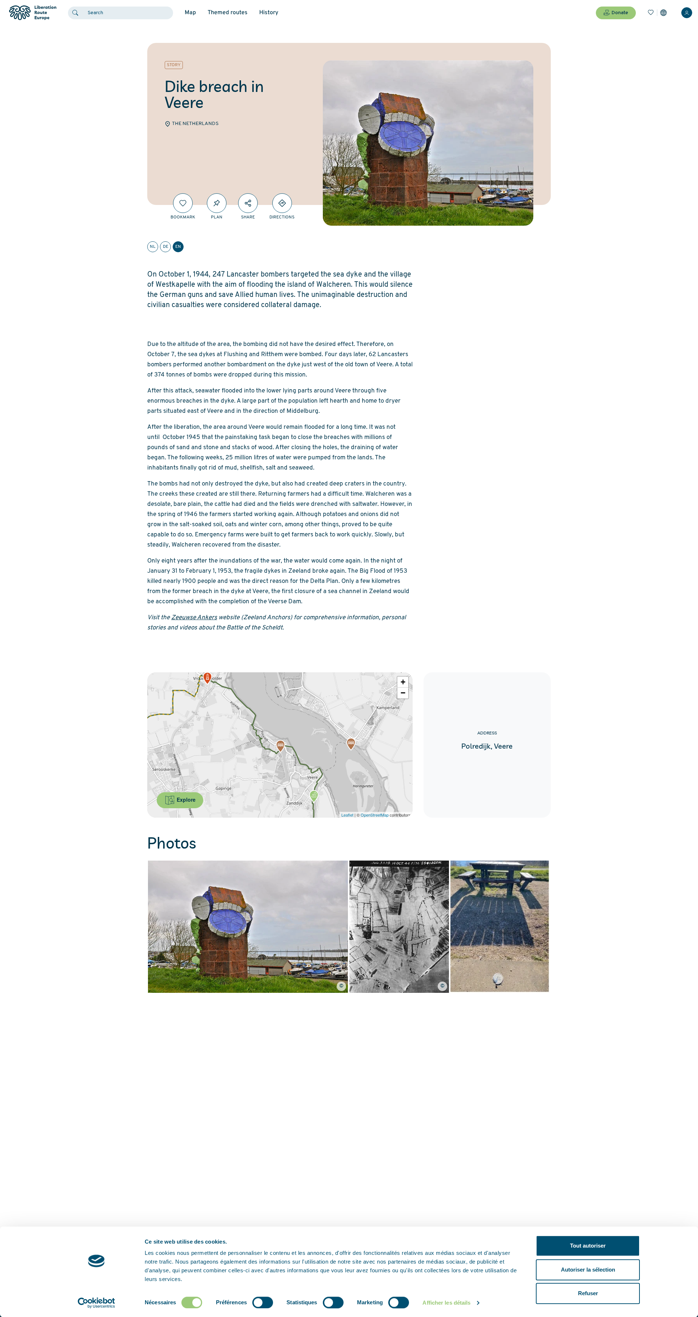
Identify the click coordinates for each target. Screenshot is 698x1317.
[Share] (248, 203)
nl (153, 247)
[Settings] (663, 12)
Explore (185, 799)
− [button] (403, 692)
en (178, 247)
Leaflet (347, 815)
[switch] (262, 1302)
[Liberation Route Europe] (32, 13)
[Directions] (282, 203)
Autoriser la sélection (588, 1269)
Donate (619, 13)
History (268, 12)
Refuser (588, 1293)
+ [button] (403, 681)
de (165, 247)
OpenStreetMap (375, 815)
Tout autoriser (588, 1246)
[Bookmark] (183, 203)
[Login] (686, 12)
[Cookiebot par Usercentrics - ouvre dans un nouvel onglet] (96, 1302)
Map (190, 12)
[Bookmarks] (651, 12)
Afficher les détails (446, 1303)
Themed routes (228, 12)
